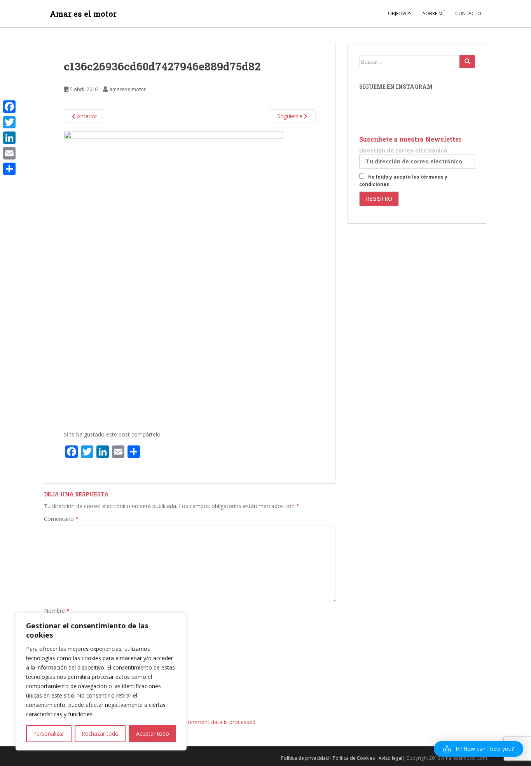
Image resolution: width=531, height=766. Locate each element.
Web (49, 665)
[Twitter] (9, 122)
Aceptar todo (152, 733)
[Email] (9, 153)
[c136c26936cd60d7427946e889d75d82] (173, 276)
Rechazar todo (100, 733)
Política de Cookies (354, 758)
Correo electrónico (70, 638)
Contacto (468, 13)
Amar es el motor (83, 14)
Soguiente (290, 116)
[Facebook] (9, 106)
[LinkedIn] (9, 137)
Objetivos (399, 13)
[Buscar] (467, 61)
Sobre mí (433, 13)
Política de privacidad (305, 758)
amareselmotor (127, 89)
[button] (478, 749)
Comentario (61, 518)
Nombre (57, 610)
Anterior (86, 116)
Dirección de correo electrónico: (404, 150)
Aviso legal (390, 758)
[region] (101, 681)
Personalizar (48, 733)
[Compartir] (9, 169)
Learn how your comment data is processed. (200, 722)
